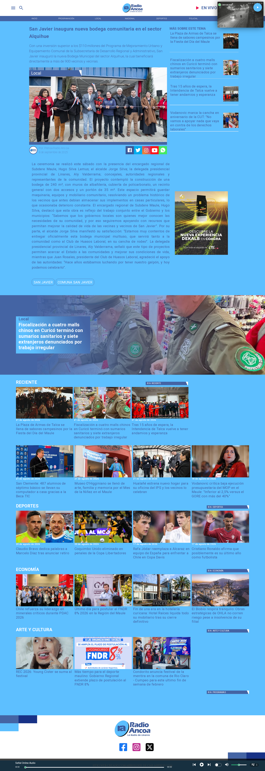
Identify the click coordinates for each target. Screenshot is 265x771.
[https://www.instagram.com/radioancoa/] (146, 150)
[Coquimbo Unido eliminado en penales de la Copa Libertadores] (103, 542)
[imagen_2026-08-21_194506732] (230, 48)
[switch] (218, 765)
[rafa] (161, 542)
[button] (43, 282)
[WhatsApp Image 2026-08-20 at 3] (230, 127)
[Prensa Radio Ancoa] (33, 154)
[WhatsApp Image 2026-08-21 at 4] (161, 477)
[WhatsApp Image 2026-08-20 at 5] (44, 477)
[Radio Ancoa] (132, 12)
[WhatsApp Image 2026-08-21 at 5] (103, 477)
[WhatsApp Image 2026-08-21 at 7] (230, 74)
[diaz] (44, 542)
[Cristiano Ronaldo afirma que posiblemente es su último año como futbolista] (220, 542)
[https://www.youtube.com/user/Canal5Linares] (154, 150)
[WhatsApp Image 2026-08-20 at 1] (230, 101)
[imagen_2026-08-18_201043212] (220, 477)
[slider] (25, 767)
